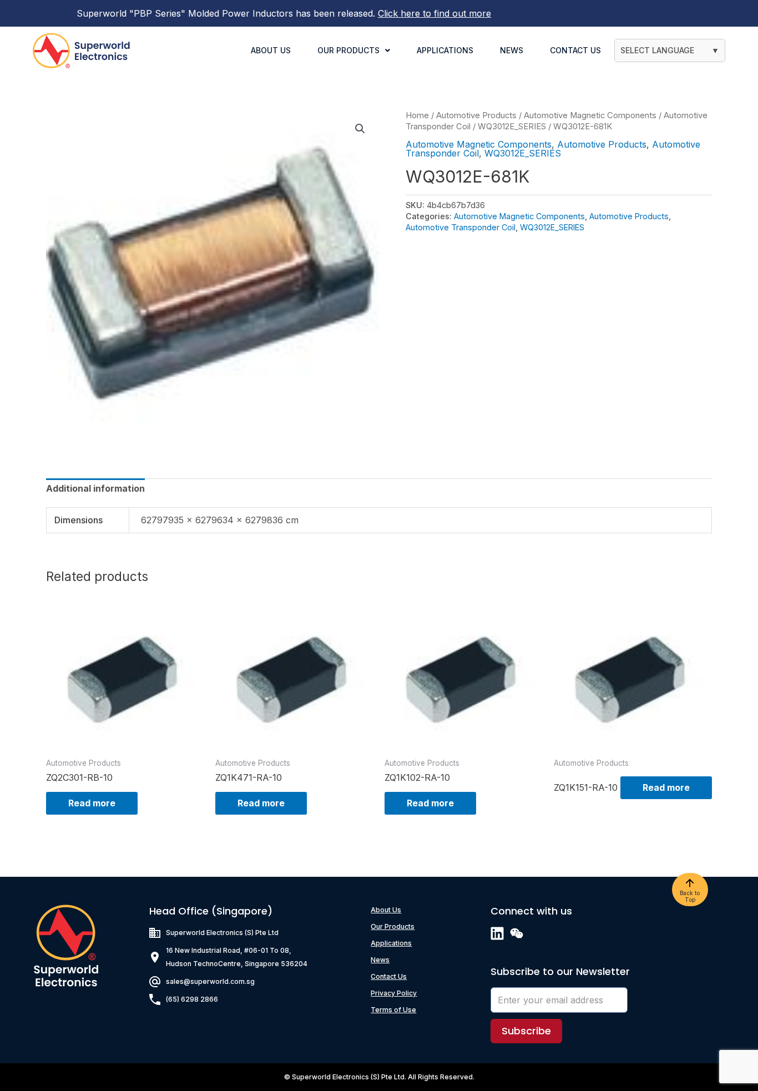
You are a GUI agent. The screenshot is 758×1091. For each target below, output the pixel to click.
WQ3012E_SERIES (512, 127)
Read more (91, 803)
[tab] (95, 488)
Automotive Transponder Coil (461, 227)
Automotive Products (476, 115)
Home (417, 115)
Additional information (95, 488)
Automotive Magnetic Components (590, 115)
